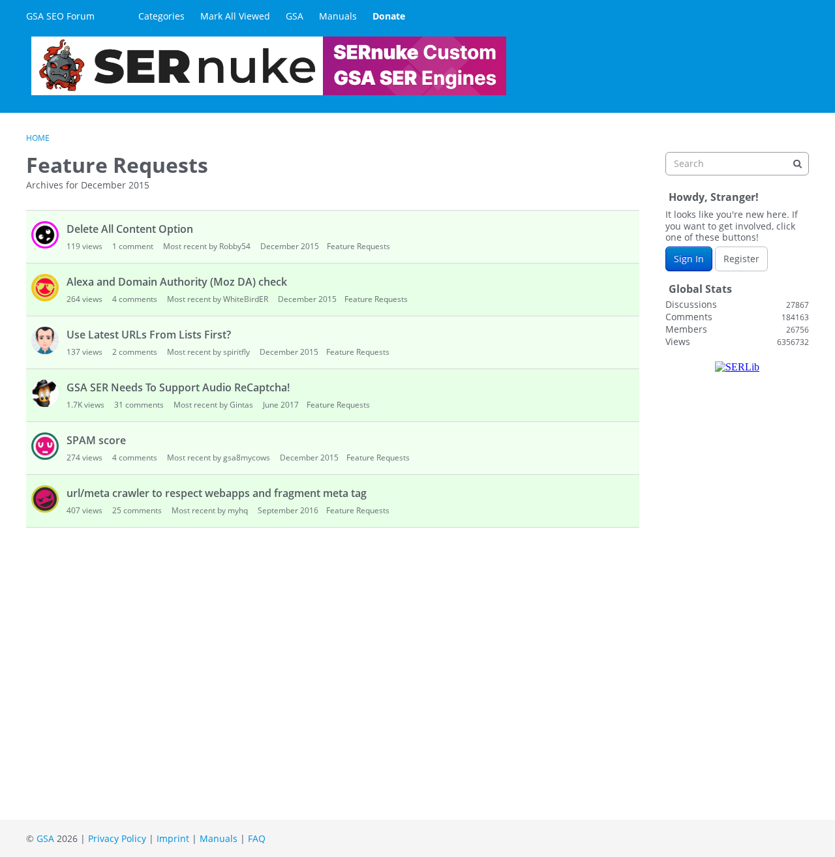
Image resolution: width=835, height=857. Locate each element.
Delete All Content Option (130, 229)
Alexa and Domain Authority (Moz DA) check (177, 282)
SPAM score (96, 440)
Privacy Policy (117, 838)
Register (741, 258)
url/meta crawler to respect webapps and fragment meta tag (217, 493)
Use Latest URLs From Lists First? (149, 334)
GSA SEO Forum (60, 16)
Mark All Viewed (235, 16)
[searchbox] (737, 163)
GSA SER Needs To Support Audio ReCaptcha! (178, 387)
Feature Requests (358, 246)
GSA (294, 16)
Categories (161, 16)
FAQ (257, 838)
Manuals (338, 16)
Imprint (173, 838)
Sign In (689, 258)
